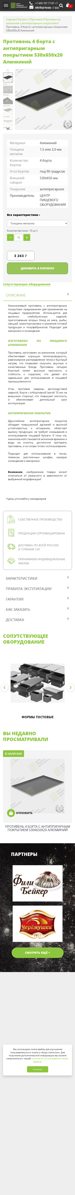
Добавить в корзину (37, 268)
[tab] (37, 295)
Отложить (24, 813)
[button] (8, 128)
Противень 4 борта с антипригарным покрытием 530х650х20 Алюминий (37, 828)
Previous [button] (4, 688)
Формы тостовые (38, 717)
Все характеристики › (23, 215)
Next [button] (71, 688)
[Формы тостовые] (37, 683)
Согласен (37, 1069)
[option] (37, 688)
